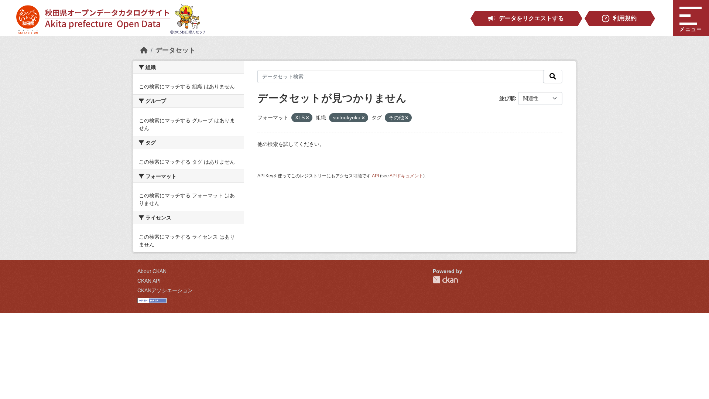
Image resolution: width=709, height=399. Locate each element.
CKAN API (149, 281)
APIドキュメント (406, 175)
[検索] (552, 76)
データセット (175, 50)
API (375, 175)
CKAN (445, 280)
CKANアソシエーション (165, 290)
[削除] (307, 118)
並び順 (507, 98)
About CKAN (152, 271)
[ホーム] (144, 50)
